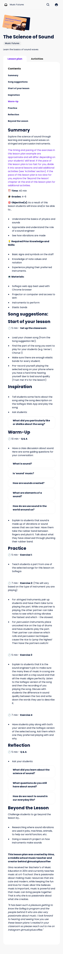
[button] (56, 5)
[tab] (15, 59)
